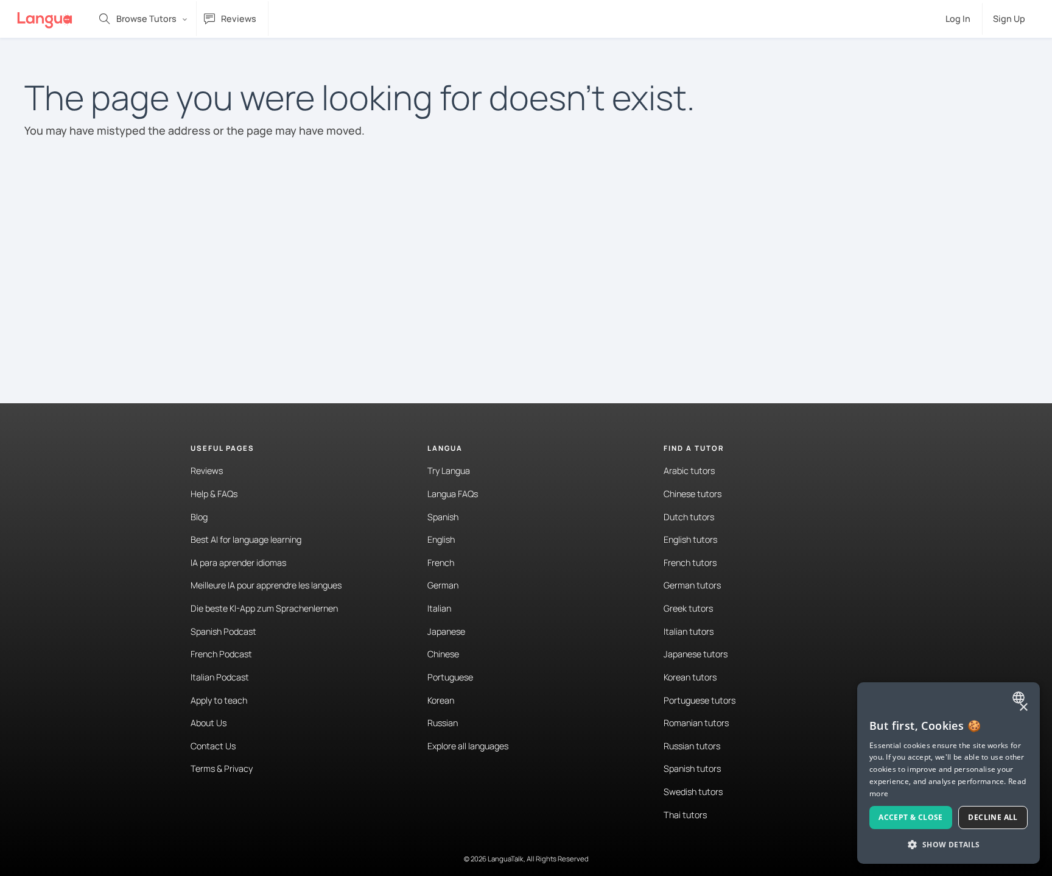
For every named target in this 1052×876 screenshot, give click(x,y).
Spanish (442, 517)
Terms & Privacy (222, 768)
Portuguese (450, 677)
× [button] (1023, 707)
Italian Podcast (220, 677)
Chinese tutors (692, 494)
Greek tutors (688, 608)
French (440, 562)
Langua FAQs (452, 494)
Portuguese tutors (699, 700)
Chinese (443, 654)
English (441, 539)
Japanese (446, 631)
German (442, 585)
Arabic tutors (689, 470)
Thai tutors (685, 815)
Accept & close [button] (910, 817)
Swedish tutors (693, 791)
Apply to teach (219, 700)
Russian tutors (692, 746)
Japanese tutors (696, 654)
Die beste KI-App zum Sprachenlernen (264, 608)
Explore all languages (467, 746)
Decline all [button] (992, 817)
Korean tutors (690, 677)
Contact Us (213, 746)
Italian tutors (689, 631)
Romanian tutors (696, 723)
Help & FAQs (214, 494)
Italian (439, 608)
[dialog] (948, 773)
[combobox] (1020, 697)
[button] (948, 844)
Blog (199, 517)
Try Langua (448, 470)
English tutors (690, 539)
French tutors (690, 562)
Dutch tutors (689, 517)
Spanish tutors (692, 768)
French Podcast (221, 654)
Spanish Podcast (223, 631)
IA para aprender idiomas (238, 562)
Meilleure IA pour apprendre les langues (266, 585)
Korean (440, 700)
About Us (208, 723)
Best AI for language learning (246, 539)
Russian (442, 723)
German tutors (692, 585)
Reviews (207, 470)
